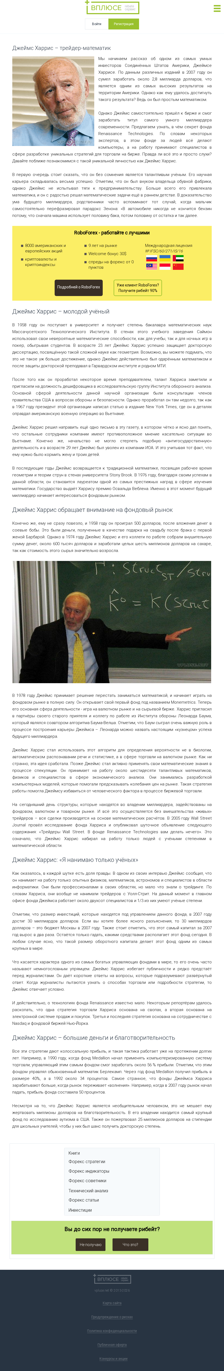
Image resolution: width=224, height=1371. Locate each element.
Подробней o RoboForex (78, 287)
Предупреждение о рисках (112, 1317)
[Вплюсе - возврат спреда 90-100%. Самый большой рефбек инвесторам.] (112, 8)
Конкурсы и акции (113, 1359)
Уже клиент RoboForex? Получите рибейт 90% (138, 288)
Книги (74, 1153)
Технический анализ (88, 1190)
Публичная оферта (112, 1345)
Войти (96, 24)
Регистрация (124, 24)
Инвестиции (80, 1210)
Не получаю (91, 1244)
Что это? (130, 1244)
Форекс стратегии (87, 1161)
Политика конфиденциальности (112, 1331)
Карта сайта (112, 1303)
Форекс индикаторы (89, 1171)
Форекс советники (87, 1180)
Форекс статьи (84, 1200)
